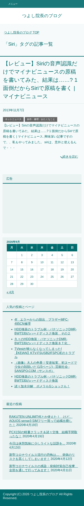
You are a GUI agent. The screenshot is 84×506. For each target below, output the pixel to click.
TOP (21, 32)
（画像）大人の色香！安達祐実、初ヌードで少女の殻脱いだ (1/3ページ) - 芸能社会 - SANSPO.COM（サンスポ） (45, 367)
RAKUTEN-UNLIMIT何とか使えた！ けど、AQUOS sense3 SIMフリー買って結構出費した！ (40, 421)
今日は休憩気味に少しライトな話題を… (37, 443)
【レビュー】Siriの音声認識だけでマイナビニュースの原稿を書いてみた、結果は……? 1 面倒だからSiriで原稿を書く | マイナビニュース (40, 79)
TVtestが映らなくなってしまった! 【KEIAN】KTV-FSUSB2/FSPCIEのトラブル (44, 353)
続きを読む (70, 156)
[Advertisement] (26, 209)
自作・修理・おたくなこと (41, 119)
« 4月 (10, 292)
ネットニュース (13, 119)
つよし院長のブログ (42, 15)
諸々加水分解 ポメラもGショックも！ (42, 386)
